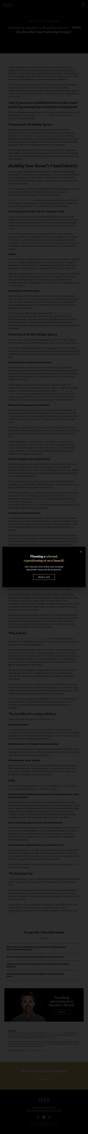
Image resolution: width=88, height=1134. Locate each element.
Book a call (44, 577)
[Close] (80, 551)
